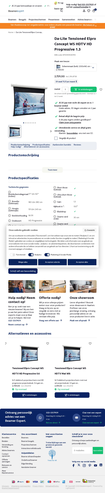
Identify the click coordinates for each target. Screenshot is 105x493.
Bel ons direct (51, 423)
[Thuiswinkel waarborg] (88, 481)
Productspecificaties (41, 144)
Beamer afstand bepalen (31, 456)
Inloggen (5, 486)
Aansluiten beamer (28, 467)
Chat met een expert (90, 423)
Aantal (57, 89)
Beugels (22, 19)
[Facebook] (73, 465)
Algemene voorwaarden (21, 486)
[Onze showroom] (83, 286)
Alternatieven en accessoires (36, 147)
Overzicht (91, 230)
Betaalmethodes (52, 486)
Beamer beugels (27, 441)
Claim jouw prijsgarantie (70, 122)
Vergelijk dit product (67, 138)
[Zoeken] (61, 11)
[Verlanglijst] (88, 10)
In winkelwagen (85, 89)
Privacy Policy (38, 486)
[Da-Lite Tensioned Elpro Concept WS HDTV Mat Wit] (72, 354)
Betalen (5, 441)
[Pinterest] (89, 465)
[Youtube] (95, 465)
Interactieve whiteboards (31, 448)
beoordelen (72, 133)
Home (10, 32)
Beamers (12, 19)
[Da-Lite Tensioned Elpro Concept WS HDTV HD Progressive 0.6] (29, 354)
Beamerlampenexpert (10, 488)
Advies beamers (85, 19)
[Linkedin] (101, 465)
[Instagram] (84, 465)
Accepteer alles (82, 262)
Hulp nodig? (16, 147)
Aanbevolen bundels (62, 144)
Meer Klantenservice (8, 472)
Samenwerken (68, 19)
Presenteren (53, 19)
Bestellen (5, 437)
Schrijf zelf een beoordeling (23, 271)
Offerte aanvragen (6, 460)
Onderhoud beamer (29, 460)
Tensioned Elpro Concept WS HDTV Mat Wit (70, 371)
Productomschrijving (20, 144)
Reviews (77, 144)
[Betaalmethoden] (13, 482)
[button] (24, 122)
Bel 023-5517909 (86, 4)
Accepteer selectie (52, 262)
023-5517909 (14, 320)
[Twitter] (79, 465)
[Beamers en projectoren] (16, 11)
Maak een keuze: (62, 61)
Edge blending (26, 463)
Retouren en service (7, 466)
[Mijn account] (84, 10)
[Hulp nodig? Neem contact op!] (21, 286)
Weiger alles (23, 262)
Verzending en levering (7, 446)
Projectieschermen (37, 19)
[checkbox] (17, 254)
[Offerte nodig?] (52, 286)
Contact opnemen (6, 455)
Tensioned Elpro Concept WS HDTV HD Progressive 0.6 (28, 371)
